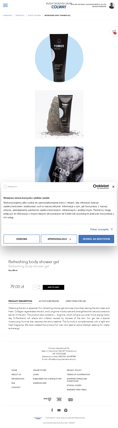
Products (20, 15)
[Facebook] (52, 410)
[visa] (59, 399)
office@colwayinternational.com (62, 359)
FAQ (13, 383)
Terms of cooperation (78, 375)
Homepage (7, 15)
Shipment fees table (77, 390)
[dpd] (47, 399)
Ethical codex (74, 385)
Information (18, 379)
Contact (16, 387)
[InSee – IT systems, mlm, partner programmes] (71, 423)
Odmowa (21, 239)
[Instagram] (66, 410)
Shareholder (39, 383)
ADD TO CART (53, 287)
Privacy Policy (74, 370)
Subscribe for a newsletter (47, 379)
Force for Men (34, 15)
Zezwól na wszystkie (96, 239)
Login (36, 375)
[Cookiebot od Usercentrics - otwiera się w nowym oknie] (95, 186)
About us (16, 375)
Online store (39, 370)
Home (14, 370)
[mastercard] (71, 399)
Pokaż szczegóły (99, 229)
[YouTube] (59, 410)
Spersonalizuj (57, 239)
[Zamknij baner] (113, 187)
